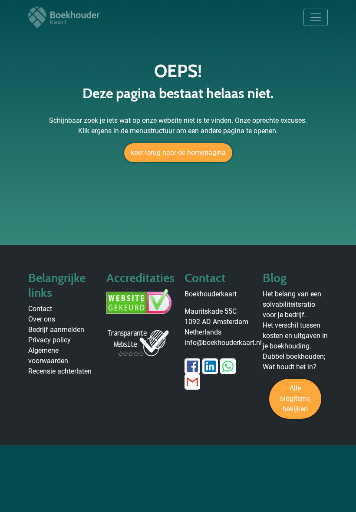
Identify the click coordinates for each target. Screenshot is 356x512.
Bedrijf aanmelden (56, 329)
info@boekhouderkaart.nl (223, 342)
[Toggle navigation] (315, 17)
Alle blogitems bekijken (295, 398)
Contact (40, 309)
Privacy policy (49, 340)
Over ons (41, 319)
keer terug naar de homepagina (178, 152)
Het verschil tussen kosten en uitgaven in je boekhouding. (295, 335)
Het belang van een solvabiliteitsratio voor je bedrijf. (292, 304)
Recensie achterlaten (60, 371)
